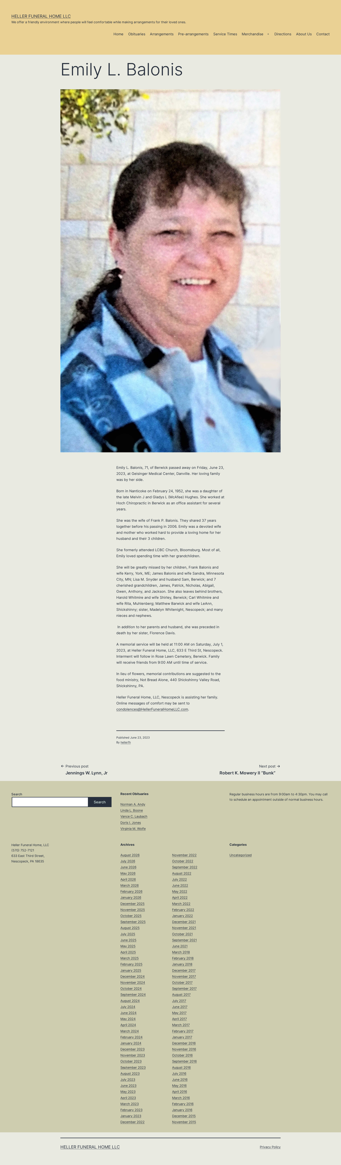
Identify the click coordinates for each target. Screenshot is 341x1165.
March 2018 (181, 952)
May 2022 (179, 891)
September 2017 (184, 988)
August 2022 (181, 873)
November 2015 (184, 1122)
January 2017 (182, 1037)
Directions (282, 34)
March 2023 (129, 1104)
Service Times (225, 34)
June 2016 (180, 1079)
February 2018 (183, 958)
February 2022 (183, 910)
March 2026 (129, 885)
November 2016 (184, 1049)
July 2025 (127, 934)
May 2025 (128, 946)
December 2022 (132, 1122)
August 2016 (181, 1067)
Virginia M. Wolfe (133, 828)
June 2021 (180, 946)
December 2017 (184, 970)
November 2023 (132, 1055)
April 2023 (128, 1098)
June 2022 (180, 885)
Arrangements (162, 34)
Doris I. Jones (130, 822)
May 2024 (128, 1019)
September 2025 (133, 922)
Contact (323, 34)
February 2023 (131, 1110)
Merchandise (252, 34)
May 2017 (179, 1013)
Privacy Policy (270, 1147)
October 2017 (182, 982)
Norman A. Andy (132, 804)
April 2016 (179, 1091)
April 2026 (128, 879)
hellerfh (126, 742)
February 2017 (182, 1031)
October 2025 (131, 916)
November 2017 (184, 976)
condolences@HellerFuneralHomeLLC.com (152, 709)
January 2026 (130, 897)
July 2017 (179, 1001)
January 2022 (182, 916)
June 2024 (128, 1013)
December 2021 (184, 922)
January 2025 (130, 970)
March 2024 (129, 1031)
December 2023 (132, 1049)
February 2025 (131, 964)
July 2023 (127, 1079)
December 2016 (184, 1043)
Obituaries (136, 34)
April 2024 (128, 1025)
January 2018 (182, 964)
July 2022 (179, 879)
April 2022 (180, 897)
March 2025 (129, 958)
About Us (304, 34)
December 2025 (132, 904)
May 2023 (128, 1091)
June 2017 (179, 1007)
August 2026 (130, 855)
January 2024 (130, 1043)
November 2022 (184, 855)
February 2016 (183, 1104)
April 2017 (179, 1019)
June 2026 (128, 867)
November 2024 (132, 982)
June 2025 (128, 940)
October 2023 (131, 1061)
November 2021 (184, 928)
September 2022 (184, 867)
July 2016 (179, 1073)
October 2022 (182, 861)
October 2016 (182, 1055)
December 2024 (132, 976)
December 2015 (184, 1116)
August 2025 (130, 928)
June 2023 (128, 1085)
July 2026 (127, 861)
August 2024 (130, 1001)
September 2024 (133, 994)
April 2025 (128, 952)
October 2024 (131, 988)
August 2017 (181, 994)
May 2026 (128, 873)
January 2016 (182, 1110)
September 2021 (184, 940)
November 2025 (132, 910)
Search (16, 794)
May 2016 (179, 1085)
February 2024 (131, 1037)
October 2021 (182, 934)
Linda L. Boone (131, 810)
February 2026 (131, 891)
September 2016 (184, 1061)
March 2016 (181, 1098)
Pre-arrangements (193, 34)
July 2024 (127, 1007)
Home (118, 34)
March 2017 (181, 1025)
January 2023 (130, 1116)
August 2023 (130, 1073)
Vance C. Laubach (133, 816)
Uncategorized (240, 855)
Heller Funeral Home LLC (41, 16)
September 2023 (133, 1067)
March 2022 (181, 904)
